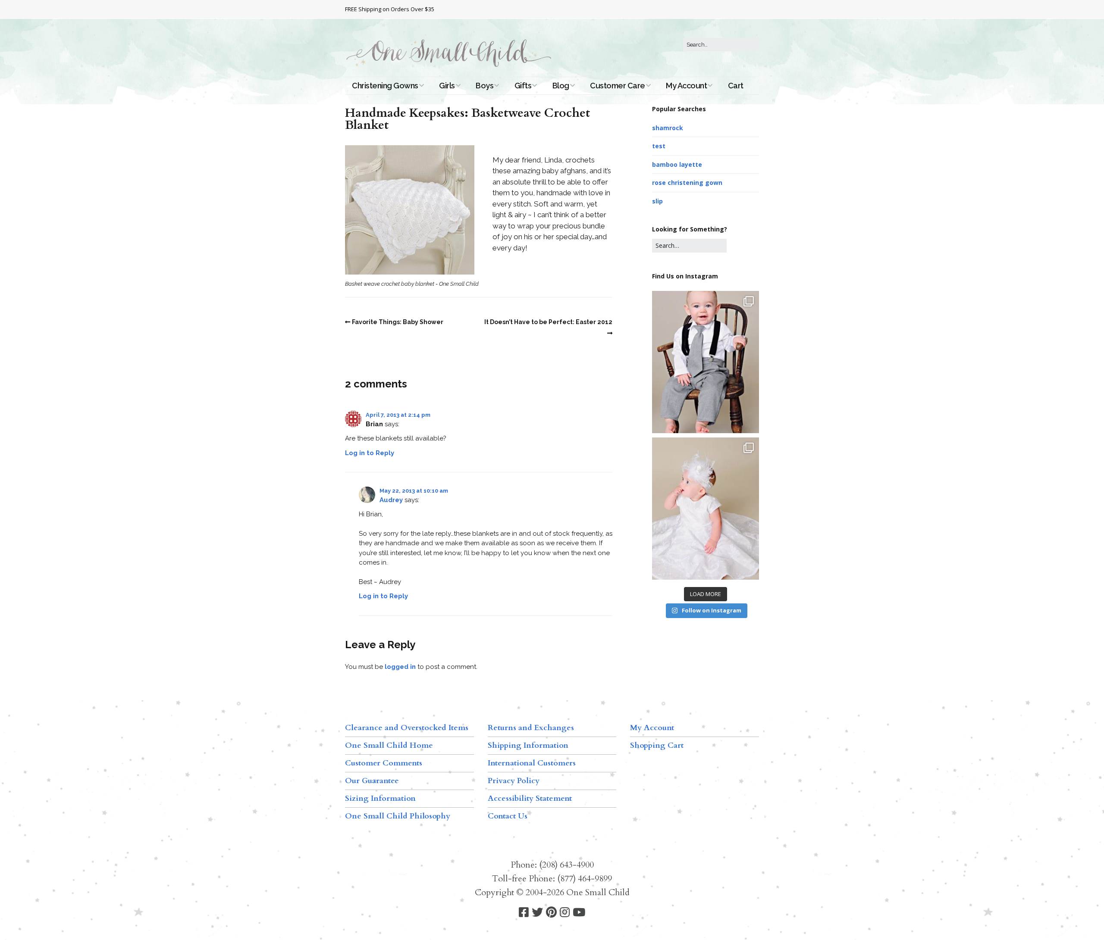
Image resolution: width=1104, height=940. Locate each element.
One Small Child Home (389, 745)
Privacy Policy (513, 780)
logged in (400, 667)
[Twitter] (537, 912)
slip (657, 201)
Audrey (391, 500)
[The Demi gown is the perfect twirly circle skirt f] (705, 508)
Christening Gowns (385, 85)
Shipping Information (528, 745)
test (658, 146)
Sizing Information (380, 798)
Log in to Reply (369, 453)
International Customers (532, 763)
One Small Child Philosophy (397, 816)
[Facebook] (524, 912)
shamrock (667, 128)
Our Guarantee (372, 780)
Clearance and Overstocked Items (406, 727)
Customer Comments (383, 763)
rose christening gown (687, 182)
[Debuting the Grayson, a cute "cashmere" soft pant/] (705, 362)
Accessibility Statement (530, 798)
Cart (735, 85)
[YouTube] (579, 912)
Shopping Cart (657, 745)
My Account (686, 85)
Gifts (523, 85)
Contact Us (507, 816)
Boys (484, 85)
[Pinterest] (551, 912)
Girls (447, 85)
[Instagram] (565, 912)
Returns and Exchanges (531, 727)
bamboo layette (677, 164)
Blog (560, 85)
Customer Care (617, 85)
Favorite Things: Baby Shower (397, 322)
